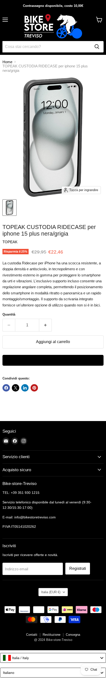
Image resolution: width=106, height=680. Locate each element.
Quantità (8, 314)
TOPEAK (10, 242)
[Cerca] (97, 46)
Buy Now (53, 360)
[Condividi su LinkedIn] (25, 388)
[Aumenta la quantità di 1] (45, 325)
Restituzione (51, 634)
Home (7, 62)
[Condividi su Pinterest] (34, 388)
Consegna (73, 634)
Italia (50, 592)
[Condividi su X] (15, 388)
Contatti (31, 634)
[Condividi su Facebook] (6, 388)
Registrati (77, 568)
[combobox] (53, 658)
